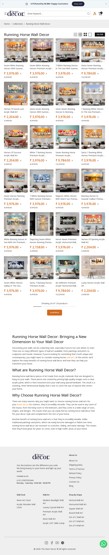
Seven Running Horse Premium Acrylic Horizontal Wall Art (65, 154)
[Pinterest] (62, 542)
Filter (100, 34)
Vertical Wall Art (76, 500)
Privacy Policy (75, 477)
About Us (73, 460)
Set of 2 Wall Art (76, 517)
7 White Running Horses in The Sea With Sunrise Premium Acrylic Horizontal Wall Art (67, 67)
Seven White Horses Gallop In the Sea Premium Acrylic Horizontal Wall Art (13, 284)
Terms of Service (76, 469)
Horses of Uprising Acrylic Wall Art (93, 241)
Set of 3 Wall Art (76, 521)
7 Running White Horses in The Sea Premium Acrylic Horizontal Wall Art (92, 110)
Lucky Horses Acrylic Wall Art (92, 284)
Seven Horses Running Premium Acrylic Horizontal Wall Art (14, 197)
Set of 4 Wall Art (76, 525)
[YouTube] (57, 542)
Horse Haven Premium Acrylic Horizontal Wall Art (66, 241)
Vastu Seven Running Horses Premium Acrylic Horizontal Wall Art (92, 67)
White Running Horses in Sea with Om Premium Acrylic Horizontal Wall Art (15, 241)
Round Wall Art (76, 513)
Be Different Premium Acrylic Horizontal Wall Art (66, 284)
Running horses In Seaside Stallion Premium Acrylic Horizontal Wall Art (93, 197)
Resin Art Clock (24, 500)
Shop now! (68, 4)
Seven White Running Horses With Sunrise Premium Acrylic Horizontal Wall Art (13, 67)
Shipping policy (75, 464)
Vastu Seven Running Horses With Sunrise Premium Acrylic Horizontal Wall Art (39, 110)
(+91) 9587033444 (25, 480)
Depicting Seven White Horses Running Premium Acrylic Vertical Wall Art (41, 241)
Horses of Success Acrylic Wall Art (12, 154)
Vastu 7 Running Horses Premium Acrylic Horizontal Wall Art (41, 284)
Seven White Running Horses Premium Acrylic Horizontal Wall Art (41, 67)
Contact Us (74, 481)
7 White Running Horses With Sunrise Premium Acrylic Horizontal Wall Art (41, 197)
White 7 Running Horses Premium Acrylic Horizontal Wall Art (41, 154)
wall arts (71, 357)
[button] (100, 13)
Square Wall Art (76, 508)
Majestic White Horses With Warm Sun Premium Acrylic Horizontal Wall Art (67, 197)
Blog (71, 486)
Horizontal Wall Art (77, 504)
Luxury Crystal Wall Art (53, 507)
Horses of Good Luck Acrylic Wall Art (14, 110)
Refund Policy (75, 473)
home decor (22, 404)
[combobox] (56, 13)
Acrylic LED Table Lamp (53, 523)
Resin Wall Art (49, 518)
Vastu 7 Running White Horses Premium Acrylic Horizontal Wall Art (92, 154)
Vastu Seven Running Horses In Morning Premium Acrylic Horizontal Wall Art (65, 110)
